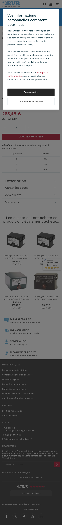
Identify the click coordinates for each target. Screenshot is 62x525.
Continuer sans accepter (31, 102)
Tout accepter (31, 92)
